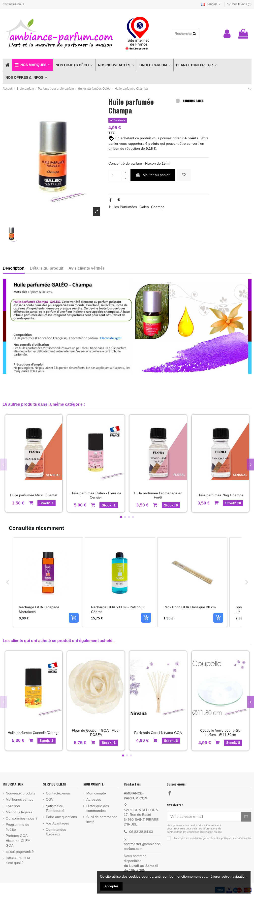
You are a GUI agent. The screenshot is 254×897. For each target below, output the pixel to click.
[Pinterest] (119, 200)
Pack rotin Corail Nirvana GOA (158, 733)
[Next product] (251, 89)
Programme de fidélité (17, 827)
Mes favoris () (241, 4)
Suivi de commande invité (101, 819)
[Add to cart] (74, 618)
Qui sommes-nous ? (21, 818)
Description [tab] (14, 268)
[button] (32, 65)
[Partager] (110, 200)
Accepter (111, 886)
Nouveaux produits (20, 793)
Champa (157, 207)
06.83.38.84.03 (141, 832)
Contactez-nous (13, 4)
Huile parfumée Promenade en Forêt (158, 495)
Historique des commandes (97, 808)
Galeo (144, 207)
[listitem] (48, 582)
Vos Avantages (57, 823)
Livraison (13, 806)
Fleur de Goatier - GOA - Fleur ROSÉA (96, 732)
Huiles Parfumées (123, 207)
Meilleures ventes (19, 799)
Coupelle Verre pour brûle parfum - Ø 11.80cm (220, 732)
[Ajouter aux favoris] (184, 175)
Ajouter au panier (156, 175)
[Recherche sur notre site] (194, 33)
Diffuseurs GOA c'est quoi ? (18, 860)
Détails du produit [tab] (46, 268)
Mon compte (96, 793)
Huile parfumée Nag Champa (220, 495)
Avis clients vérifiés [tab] (86, 268)
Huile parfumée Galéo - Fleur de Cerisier (95, 495)
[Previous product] (249, 89)
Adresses (93, 799)
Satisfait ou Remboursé (55, 808)
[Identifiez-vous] (227, 34)
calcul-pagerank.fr (20, 852)
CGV (49, 799)
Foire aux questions (61, 817)
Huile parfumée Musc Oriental (33, 495)
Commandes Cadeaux (56, 831)
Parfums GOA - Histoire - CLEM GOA (18, 840)
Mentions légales (19, 812)
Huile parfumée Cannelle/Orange (34, 733)
